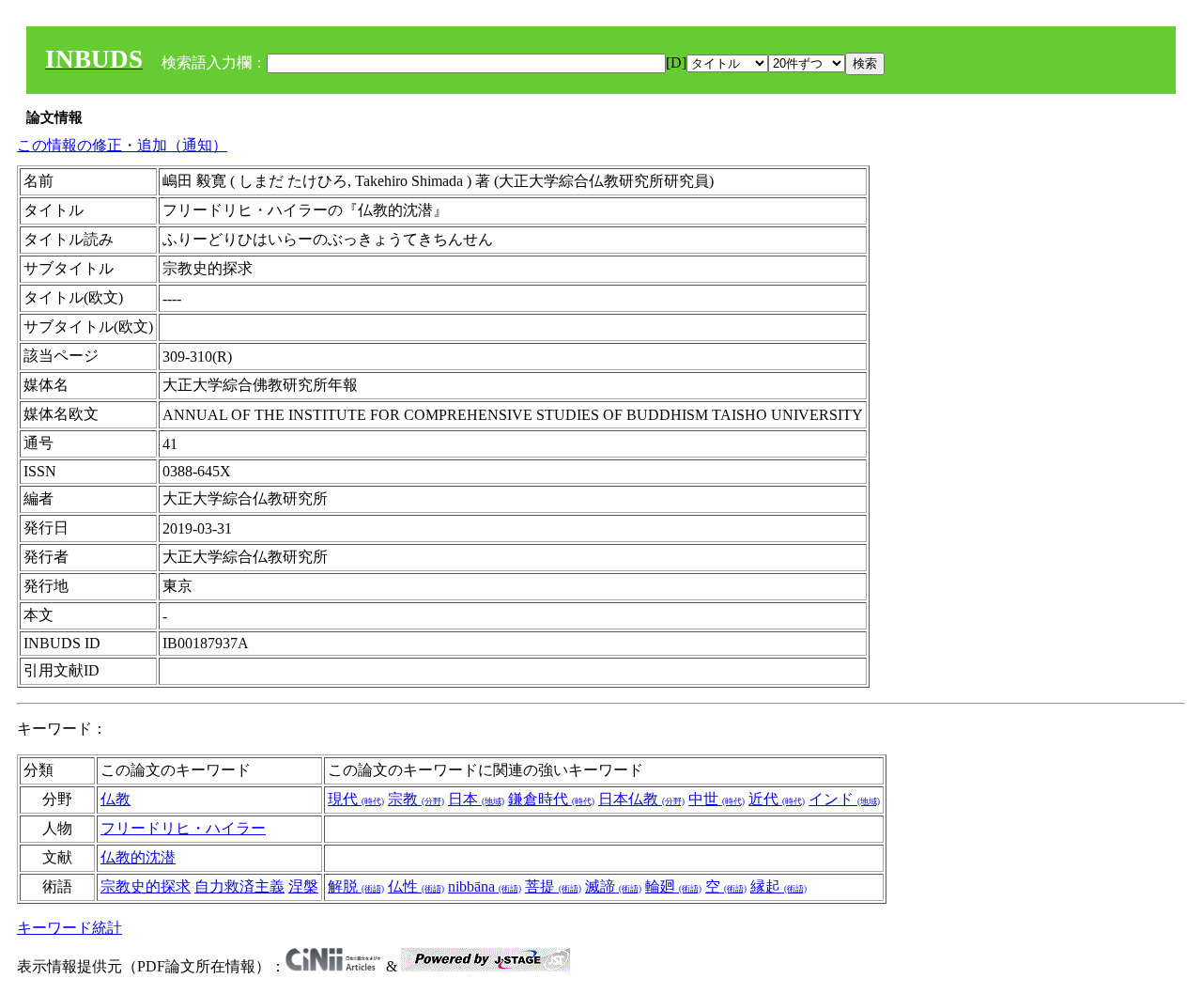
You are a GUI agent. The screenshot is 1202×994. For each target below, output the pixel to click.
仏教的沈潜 (138, 857)
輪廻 (673, 886)
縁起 (778, 886)
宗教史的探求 (145, 886)
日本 (476, 799)
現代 (356, 799)
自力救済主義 (239, 886)
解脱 (356, 886)
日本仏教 (641, 799)
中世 (716, 799)
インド (844, 799)
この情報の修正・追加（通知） (122, 145)
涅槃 (303, 886)
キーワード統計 (69, 928)
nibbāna (484, 886)
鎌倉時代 (551, 799)
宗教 (416, 799)
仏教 (115, 799)
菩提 (553, 886)
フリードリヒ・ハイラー (183, 828)
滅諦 (613, 886)
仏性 (416, 886)
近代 (776, 799)
